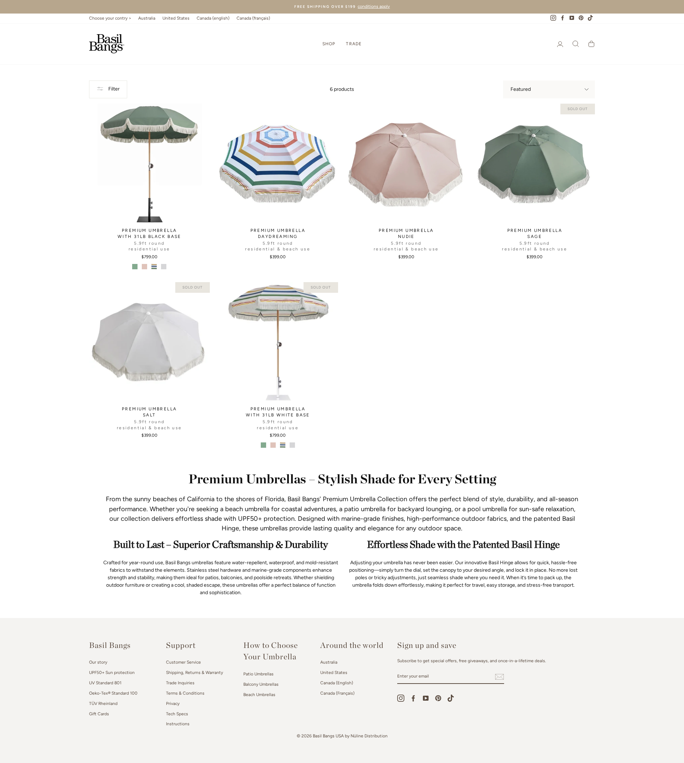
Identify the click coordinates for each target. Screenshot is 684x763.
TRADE (354, 43)
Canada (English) (336, 682)
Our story (98, 662)
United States (176, 18)
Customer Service (183, 662)
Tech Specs (177, 713)
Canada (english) (213, 18)
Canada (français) (253, 18)
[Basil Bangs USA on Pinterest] (438, 698)
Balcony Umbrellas (261, 684)
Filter (113, 89)
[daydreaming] (154, 266)
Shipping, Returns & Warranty (194, 672)
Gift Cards (99, 713)
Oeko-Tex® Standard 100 (113, 693)
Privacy (173, 703)
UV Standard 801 (105, 682)
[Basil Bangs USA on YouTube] (425, 698)
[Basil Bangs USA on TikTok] (450, 698)
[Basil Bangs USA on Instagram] (400, 698)
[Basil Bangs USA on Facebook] (413, 698)
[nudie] (144, 266)
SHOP (329, 43)
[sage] (134, 266)
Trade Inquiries (180, 682)
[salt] (163, 266)
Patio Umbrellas (258, 673)
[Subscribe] (499, 677)
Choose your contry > (110, 18)
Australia (146, 18)
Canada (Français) (337, 693)
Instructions (178, 723)
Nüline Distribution (369, 735)
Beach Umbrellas (259, 694)
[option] (342, 7)
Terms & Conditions (185, 693)
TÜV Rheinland (103, 703)
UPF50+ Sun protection (112, 672)
